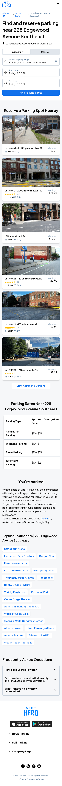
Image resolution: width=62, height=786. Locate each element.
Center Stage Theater (17, 599)
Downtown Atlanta (15, 563)
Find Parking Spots (31, 92)
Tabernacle (46, 577)
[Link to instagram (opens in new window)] (28, 767)
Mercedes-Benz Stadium (19, 556)
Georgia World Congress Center (23, 620)
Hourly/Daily (16, 51)
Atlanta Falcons (13, 635)
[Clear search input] (56, 61)
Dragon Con (46, 556)
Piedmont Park (39, 592)
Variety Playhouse (15, 592)
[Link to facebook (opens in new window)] (23, 767)
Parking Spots (18, 14)
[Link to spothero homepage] (31, 711)
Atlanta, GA (6, 14)
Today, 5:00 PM (17, 84)
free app (46, 518)
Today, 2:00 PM (17, 73)
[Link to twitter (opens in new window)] (34, 767)
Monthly (45, 51)
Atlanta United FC (39, 635)
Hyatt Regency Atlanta (40, 628)
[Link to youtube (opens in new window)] (39, 767)
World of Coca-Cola (16, 613)
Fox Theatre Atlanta (16, 570)
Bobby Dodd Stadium (17, 584)
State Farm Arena (14, 548)
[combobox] (31, 61)
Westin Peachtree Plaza (18, 642)
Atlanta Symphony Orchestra (21, 606)
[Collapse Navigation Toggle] (58, 4)
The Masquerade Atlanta (19, 577)
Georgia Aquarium (44, 570)
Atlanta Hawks (13, 628)
